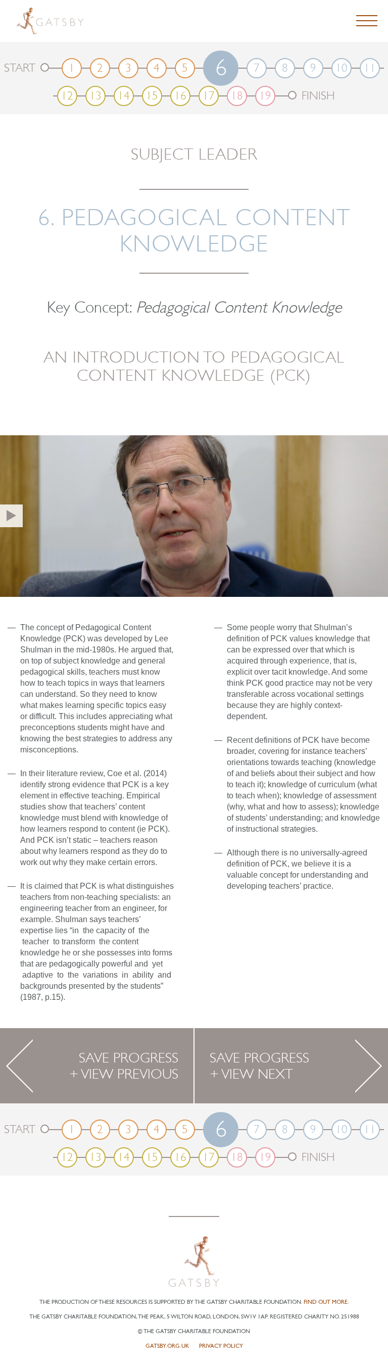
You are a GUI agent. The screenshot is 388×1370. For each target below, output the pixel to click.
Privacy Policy (221, 1346)
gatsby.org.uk (167, 1346)
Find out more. (326, 1302)
